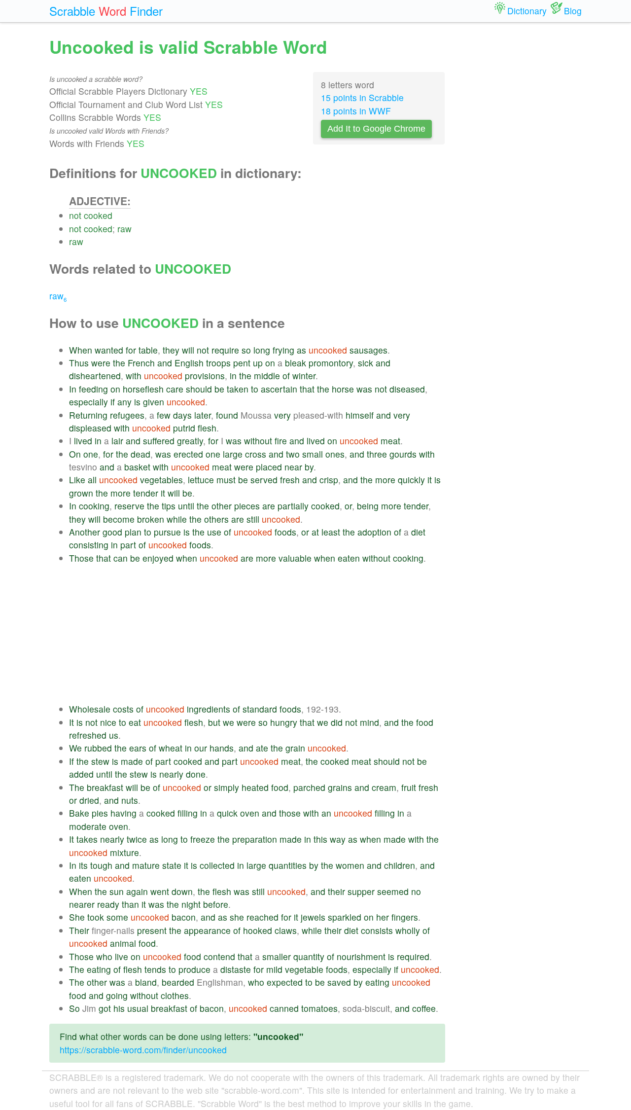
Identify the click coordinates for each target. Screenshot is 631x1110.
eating (99, 969)
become (119, 519)
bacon (184, 917)
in (233, 375)
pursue (167, 532)
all (92, 479)
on (270, 363)
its (83, 865)
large (233, 454)
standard (260, 709)
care (174, 389)
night (191, 904)
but (214, 722)
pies (100, 813)
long (261, 350)
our (200, 748)
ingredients (208, 709)
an (326, 813)
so (246, 350)
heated (255, 787)
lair (117, 440)
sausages (368, 350)
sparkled (344, 917)
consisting (88, 544)
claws (286, 930)
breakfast (105, 787)
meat (390, 440)
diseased (407, 389)
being (368, 506)
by (309, 467)
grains (340, 787)
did (337, 722)
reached (262, 917)
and (164, 363)
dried (89, 800)
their (336, 891)
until (186, 506)
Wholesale (89, 709)
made (132, 761)
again (137, 891)
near (293, 467)
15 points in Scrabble (362, 97)
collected (217, 865)
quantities (288, 865)
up (258, 363)
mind (369, 722)
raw (124, 228)
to (254, 389)
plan (133, 532)
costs (123, 709)
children (399, 865)
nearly (171, 774)
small (312, 454)
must (226, 479)
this (320, 839)
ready (108, 904)
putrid (184, 428)
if (112, 401)
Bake (79, 813)
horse (343, 389)
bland (146, 982)
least (330, 532)
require (225, 350)
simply (226, 787)
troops (218, 363)
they (171, 350)
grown (81, 493)
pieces (247, 506)
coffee (424, 1008)
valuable (295, 558)
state (171, 865)
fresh (290, 479)
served (264, 479)
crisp (328, 479)
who (104, 956)
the (119, 363)
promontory (331, 363)
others (216, 519)
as (301, 350)
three (377, 454)
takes (87, 839)
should (199, 389)
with (133, 375)
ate (262, 748)
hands (222, 748)
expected (285, 982)
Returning (88, 415)
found (227, 415)
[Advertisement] (257, 634)
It (71, 722)
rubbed (98, 748)
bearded (178, 982)
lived (83, 440)
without (258, 440)
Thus (79, 363)
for (131, 350)
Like (77, 479)
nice (108, 722)
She (77, 917)
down (182, 891)
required (413, 956)
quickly (411, 479)
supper (361, 891)
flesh (207, 428)
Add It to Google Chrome (376, 129)
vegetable (304, 969)
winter (304, 375)
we (228, 722)
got (105, 1008)
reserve (129, 506)
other (221, 506)
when (186, 558)
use (214, 532)
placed (269, 467)
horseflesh (143, 389)
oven (249, 813)
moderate (87, 826)
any (124, 401)
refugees (127, 415)
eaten (349, 558)
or (348, 506)
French (141, 363)
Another (84, 532)
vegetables (161, 479)
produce (194, 969)
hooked (257, 930)
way (338, 839)
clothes (175, 995)
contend (219, 956)
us (113, 735)
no (416, 891)
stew (100, 761)
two (293, 454)
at (315, 532)
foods (285, 532)
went (159, 891)
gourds (403, 454)
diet (418, 532)
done (196, 774)
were (100, 363)
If (71, 761)
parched (309, 787)
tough (101, 865)
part (128, 544)
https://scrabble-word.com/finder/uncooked (143, 1049)
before (215, 904)
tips (168, 506)
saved (339, 982)
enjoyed (158, 558)
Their (79, 930)
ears (137, 748)
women (350, 865)
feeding (93, 389)
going (117, 995)
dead (140, 454)
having (123, 813)
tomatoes (319, 1008)
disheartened (95, 375)
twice (137, 839)
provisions (205, 375)
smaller (276, 956)
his (119, 1008)
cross (255, 454)
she (237, 917)
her (382, 917)
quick (227, 813)
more (385, 479)
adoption (374, 532)
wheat (170, 748)
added (81, 774)
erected (188, 454)
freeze (202, 839)
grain (295, 748)
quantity (308, 956)
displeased (90, 428)
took (95, 917)
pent (241, 363)
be (219, 389)
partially (293, 506)
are (268, 506)
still (252, 519)
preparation (254, 839)
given (153, 401)
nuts (129, 800)
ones (335, 454)
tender (145, 493)
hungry (283, 722)
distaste (235, 969)
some (117, 917)
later (202, 415)
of (286, 375)
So (74, 1008)
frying (283, 350)
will (188, 350)
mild (274, 969)
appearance (207, 930)
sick (365, 363)
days (182, 415)
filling (187, 813)
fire (281, 440)
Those (81, 558)
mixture (124, 852)
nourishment (361, 956)
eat (135, 722)
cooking (94, 506)
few (164, 415)
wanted (109, 350)
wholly (407, 930)
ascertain (279, 389)
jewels (313, 917)
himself (360, 415)
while (177, 519)
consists (377, 930)
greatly (190, 440)
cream (384, 787)
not (75, 215)
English (189, 363)
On (75, 454)
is (137, 401)
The (76, 787)
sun (116, 891)
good (112, 532)
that (307, 389)
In (72, 389)
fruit (408, 787)
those (290, 813)
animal (123, 943)
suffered (159, 440)
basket (137, 467)
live (121, 956)
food (424, 722)
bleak (295, 363)
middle (267, 375)
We (75, 748)
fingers (404, 917)
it (429, 479)
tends (155, 969)
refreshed (87, 735)
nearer (82, 904)
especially (88, 401)
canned (284, 1008)
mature (146, 865)
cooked (98, 215)
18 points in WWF (356, 111)
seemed (393, 891)
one (90, 454)
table (148, 350)
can (120, 558)
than (130, 904)
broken (150, 519)
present (152, 930)
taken (237, 389)
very (282, 415)
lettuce (201, 479)
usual (137, 1008)
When (80, 350)
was (364, 389)
